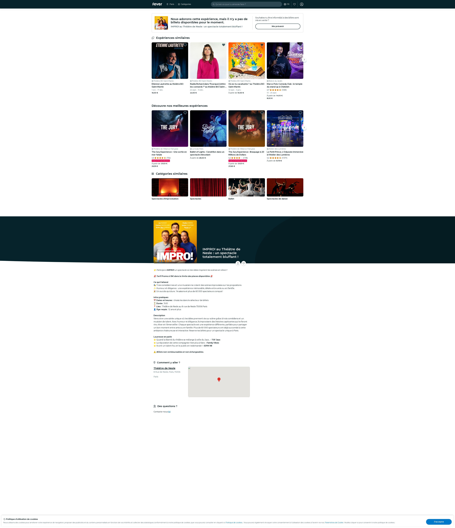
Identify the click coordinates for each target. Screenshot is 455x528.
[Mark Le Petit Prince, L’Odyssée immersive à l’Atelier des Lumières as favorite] (300, 112)
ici (169, 412)
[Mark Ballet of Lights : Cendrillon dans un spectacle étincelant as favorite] (223, 112)
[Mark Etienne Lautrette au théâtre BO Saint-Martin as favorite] (185, 44)
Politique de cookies (234, 522)
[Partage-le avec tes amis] (238, 263)
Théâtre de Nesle (164, 368)
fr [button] (288, 4)
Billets (277, 262)
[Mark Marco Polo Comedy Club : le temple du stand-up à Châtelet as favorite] (300, 44)
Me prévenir (278, 26)
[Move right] (304, 59)
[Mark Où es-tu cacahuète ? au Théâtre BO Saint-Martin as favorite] (262, 44)
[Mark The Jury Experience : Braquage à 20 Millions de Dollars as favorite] (262, 112)
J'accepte (439, 522)
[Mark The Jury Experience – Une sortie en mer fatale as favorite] (185, 112)
